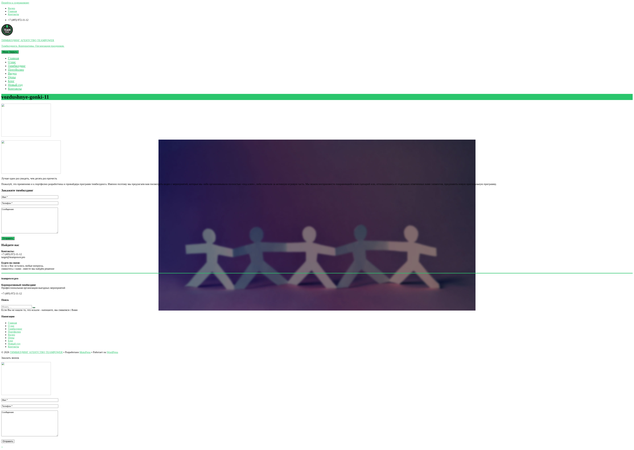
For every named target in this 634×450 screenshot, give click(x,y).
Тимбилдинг (17, 65)
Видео (11, 8)
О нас (12, 62)
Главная (12, 11)
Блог (11, 81)
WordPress (112, 352)
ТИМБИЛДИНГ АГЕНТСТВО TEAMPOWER (36, 352)
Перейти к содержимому (15, 2)
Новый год (15, 84)
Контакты (13, 14)
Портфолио (16, 69)
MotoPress (85, 352)
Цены (12, 77)
